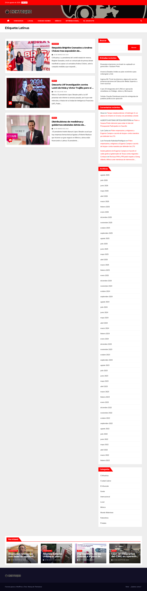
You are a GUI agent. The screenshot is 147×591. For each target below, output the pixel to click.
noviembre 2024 (106, 286)
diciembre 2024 (106, 281)
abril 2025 (104, 259)
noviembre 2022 (106, 413)
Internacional (72, 21)
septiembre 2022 (106, 423)
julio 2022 (104, 434)
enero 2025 (104, 275)
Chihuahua (18, 21)
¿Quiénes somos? (136, 587)
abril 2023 (104, 386)
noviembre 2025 (106, 222)
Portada (103, 523)
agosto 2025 (104, 238)
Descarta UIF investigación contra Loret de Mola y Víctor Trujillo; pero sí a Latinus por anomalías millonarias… (72, 87)
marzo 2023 (104, 392)
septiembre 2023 (106, 360)
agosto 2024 (104, 302)
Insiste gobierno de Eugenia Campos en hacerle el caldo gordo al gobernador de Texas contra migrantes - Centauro (119, 154)
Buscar (103, 40)
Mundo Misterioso (106, 512)
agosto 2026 (104, 175)
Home (127, 587)
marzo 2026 (104, 201)
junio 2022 (104, 439)
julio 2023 (104, 370)
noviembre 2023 (106, 349)
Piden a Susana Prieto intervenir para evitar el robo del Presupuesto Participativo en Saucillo (119, 123)
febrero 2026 (105, 207)
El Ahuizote (88, 21)
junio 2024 (104, 312)
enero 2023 (104, 402)
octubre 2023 (105, 355)
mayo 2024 (104, 318)
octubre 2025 (105, 228)
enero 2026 (104, 212)
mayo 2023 (104, 381)
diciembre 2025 (106, 217)
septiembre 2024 (106, 296)
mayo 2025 (104, 254)
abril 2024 (104, 323)
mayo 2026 (104, 191)
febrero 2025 (105, 270)
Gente (102, 491)
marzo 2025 (104, 265)
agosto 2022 (104, 429)
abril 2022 (104, 450)
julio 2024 (104, 307)
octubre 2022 (105, 418)
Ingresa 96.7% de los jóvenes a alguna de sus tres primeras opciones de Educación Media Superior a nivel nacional (118, 81)
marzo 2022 (104, 455)
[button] (141, 21)
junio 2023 (104, 376)
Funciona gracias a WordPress (14, 587)
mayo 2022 (104, 444)
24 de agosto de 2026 (18, 560)
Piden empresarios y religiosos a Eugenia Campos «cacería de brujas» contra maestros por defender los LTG (119, 133)
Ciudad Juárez (44, 21)
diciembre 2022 (106, 407)
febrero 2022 (105, 460)
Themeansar (38, 587)
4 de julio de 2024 (60, 91)
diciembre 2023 (106, 344)
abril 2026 (104, 196)
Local (30, 21)
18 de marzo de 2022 (61, 128)
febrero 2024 (105, 333)
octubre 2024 (105, 291)
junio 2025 (104, 249)
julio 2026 (104, 180)
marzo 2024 (104, 328)
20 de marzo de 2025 (61, 54)
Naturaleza (104, 518)
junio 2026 (104, 185)
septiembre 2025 (106, 233)
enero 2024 (104, 339)
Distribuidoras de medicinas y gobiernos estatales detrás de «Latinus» (68, 124)
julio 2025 (104, 244)
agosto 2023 (104, 365)
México (58, 21)
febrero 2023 (105, 397)
